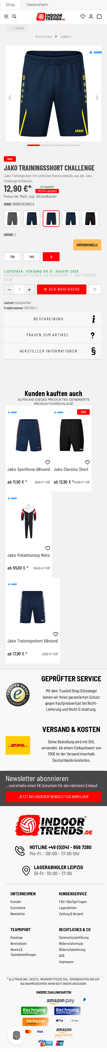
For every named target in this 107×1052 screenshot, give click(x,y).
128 (12, 257)
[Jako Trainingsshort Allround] (32, 607)
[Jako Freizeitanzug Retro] (28, 521)
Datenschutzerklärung (74, 937)
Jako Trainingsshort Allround (32, 641)
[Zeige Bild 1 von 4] (33, 145)
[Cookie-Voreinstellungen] (16, 1035)
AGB (61, 956)
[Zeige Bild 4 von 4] (73, 145)
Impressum (66, 962)
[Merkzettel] (83, 17)
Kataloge (16, 937)
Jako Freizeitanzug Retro (28, 555)
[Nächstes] (97, 97)
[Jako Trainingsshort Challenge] (53, 94)
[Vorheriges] (10, 97)
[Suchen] (15, 17)
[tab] (52, 319)
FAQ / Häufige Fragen (73, 902)
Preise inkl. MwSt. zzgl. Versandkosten (30, 196)
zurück (19, 28)
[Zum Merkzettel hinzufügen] (95, 289)
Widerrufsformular (71, 943)
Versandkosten (79, 979)
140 (31, 257)
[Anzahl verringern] (9, 289)
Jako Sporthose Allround (28, 469)
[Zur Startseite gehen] (50, 16)
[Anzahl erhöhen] (29, 289)
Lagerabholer (68, 908)
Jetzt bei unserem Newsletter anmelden (53, 796)
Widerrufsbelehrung (72, 949)
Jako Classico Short (71, 469)
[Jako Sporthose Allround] (28, 435)
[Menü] (7, 17)
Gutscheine (18, 908)
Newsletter (17, 914)
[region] (53, 97)
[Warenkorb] (100, 17)
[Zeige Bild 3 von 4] (60, 145)
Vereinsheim (37, 4)
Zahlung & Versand (71, 914)
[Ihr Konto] (92, 17)
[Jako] (95, 52)
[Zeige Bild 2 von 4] (47, 145)
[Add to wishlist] (47, 461)
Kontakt (15, 902)
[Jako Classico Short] (72, 435)
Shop (10, 4)
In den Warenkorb (62, 289)
